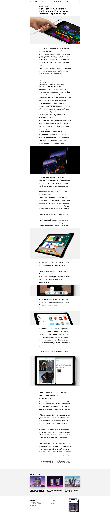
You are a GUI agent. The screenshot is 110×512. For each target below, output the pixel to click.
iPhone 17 (55, 1)
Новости (43, 1)
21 (50, 6)
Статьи (47, 1)
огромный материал (53, 105)
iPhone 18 (59, 1)
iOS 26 (63, 1)
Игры (31, 489)
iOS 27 (67, 1)
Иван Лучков (41, 6)
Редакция (53, 501)
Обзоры (51, 1)
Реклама (52, 503)
